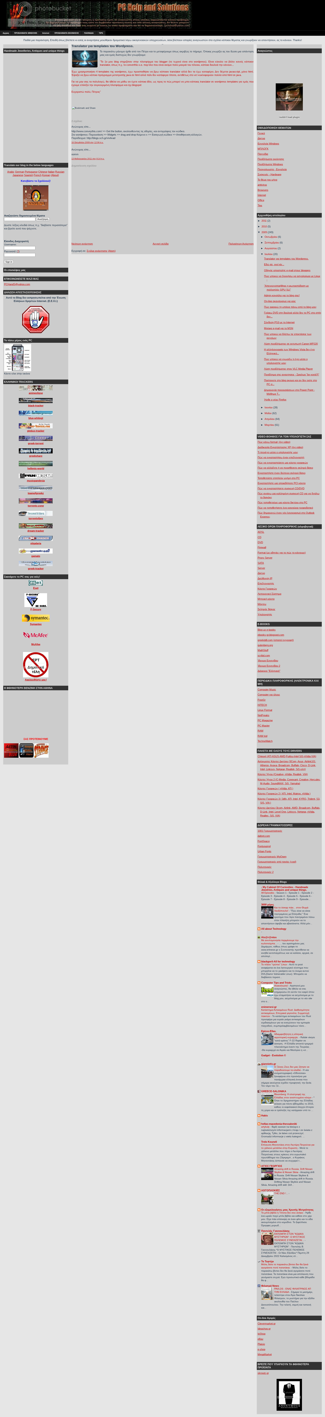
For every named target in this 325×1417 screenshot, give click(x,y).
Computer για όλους (269, 694)
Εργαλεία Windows (268, 143)
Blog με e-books (267, 629)
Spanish (28, 175)
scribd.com (264, 655)
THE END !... (281, 1193)
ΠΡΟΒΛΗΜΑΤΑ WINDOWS (25, 33)
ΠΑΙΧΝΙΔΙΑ (89, 33)
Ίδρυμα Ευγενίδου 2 (269, 665)
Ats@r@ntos (269, 937)
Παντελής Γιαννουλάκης (275, 1230)
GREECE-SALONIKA (273, 1091)
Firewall (262, 547)
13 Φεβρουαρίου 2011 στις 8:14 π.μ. (87, 159)
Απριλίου (270, 418)
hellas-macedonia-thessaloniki (279, 1123)
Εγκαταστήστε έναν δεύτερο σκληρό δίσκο (281, 473)
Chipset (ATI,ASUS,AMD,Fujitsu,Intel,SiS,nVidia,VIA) (287, 756)
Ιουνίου (269, 407)
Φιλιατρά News (270, 1285)
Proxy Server (265, 557)
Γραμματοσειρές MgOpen (272, 856)
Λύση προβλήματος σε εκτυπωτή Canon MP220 (291, 343)
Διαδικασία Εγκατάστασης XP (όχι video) (280, 447)
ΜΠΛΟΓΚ (263, 148)
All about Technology (273, 928)
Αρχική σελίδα (161, 243)
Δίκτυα (261, 138)
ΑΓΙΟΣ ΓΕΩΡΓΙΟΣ (271, 1166)
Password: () (12, 251)
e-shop (261, 1349)
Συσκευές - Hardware (269, 174)
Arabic (10, 171)
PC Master (264, 725)
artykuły (265, 1126)
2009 (265, 232)
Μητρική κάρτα (266, 598)
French (37, 175)
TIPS (101, 33)
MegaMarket (265, 1354)
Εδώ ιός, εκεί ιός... (274, 264)
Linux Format (265, 710)
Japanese (18, 175)
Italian (51, 171)
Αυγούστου (271, 248)
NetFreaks (263, 715)
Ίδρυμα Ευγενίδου (268, 660)
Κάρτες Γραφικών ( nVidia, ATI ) (275, 788)
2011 (264, 220)
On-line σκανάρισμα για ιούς (280, 301)
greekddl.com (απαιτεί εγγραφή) (276, 640)
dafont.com (264, 835)
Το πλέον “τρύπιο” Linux (274, 964)
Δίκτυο (261, 573)
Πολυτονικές (265, 866)
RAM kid (262, 736)
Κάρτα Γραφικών (267, 588)
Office (261, 200)
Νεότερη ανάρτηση (82, 243)
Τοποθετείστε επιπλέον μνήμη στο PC (279, 478)
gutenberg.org (265, 645)
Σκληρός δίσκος (266, 609)
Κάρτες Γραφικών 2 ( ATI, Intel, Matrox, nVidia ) (284, 793)
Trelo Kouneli (269, 1141)
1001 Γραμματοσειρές (270, 830)
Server (261, 568)
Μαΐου (268, 413)
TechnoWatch (265, 741)
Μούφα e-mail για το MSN (278, 328)
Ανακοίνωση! (281, 985)
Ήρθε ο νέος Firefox (275, 399)
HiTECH (262, 705)
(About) (55, 175)
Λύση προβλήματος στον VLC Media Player (288, 368)
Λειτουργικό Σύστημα (269, 593)
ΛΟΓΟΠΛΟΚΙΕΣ (270, 1190)
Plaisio (261, 1344)
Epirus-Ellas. (268, 1031)
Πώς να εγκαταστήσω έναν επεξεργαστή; (281, 457)
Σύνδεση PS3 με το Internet (279, 322)
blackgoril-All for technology (278, 961)
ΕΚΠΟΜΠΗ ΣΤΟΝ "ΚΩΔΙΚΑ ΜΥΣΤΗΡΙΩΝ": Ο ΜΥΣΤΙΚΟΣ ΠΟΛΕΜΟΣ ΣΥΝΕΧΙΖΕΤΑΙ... (289, 1237)
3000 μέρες (267, 904)
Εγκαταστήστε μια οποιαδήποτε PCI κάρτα (282, 483)
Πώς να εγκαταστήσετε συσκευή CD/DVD (281, 488)
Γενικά (261, 133)
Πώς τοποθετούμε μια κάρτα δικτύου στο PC (282, 502)
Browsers (263, 190)
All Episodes (268, 892)
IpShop (261, 1333)
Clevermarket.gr (267, 1323)
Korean (46, 175)
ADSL (261, 532)
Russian (59, 171)
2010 (265, 226)
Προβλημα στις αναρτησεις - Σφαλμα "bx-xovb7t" (291, 374)
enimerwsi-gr (269, 1006)
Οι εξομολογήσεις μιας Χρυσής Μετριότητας (287, 1209)
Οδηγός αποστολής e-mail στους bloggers (287, 270)
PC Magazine (265, 720)
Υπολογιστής (265, 614)
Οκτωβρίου (271, 236)
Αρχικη (6, 33)
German (19, 171)
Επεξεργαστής (266, 583)
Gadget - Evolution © (273, 1055)
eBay (260, 1339)
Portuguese (31, 171)
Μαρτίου (270, 424)
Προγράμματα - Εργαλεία (272, 169)
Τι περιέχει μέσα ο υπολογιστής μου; (278, 452)
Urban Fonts (264, 851)
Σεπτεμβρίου (272, 242)
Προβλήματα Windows (270, 164)
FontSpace (264, 841)
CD (259, 537)
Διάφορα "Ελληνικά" (269, 670)
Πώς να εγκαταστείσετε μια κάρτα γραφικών (283, 462)
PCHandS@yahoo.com (17, 284)
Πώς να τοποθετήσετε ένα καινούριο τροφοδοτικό (285, 507)
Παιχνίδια (263, 153)
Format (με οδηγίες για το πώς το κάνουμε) (282, 552)
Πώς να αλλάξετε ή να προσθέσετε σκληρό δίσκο (285, 467)
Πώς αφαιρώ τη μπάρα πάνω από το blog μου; (290, 306)
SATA (261, 563)
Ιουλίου (269, 254)
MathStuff (263, 650)
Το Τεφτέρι (267, 1261)
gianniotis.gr (268, 1063)
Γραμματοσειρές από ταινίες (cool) (277, 861)
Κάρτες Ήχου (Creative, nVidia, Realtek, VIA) (283, 774)
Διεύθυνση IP (265, 578)
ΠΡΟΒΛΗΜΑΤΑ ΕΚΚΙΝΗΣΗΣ (67, 33)
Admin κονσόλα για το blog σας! (282, 295)
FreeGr (262, 699)
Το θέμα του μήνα (267, 179)
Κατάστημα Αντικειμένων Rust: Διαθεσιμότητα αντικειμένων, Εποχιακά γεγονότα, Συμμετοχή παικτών (285, 1013)
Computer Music (267, 689)
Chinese (42, 171)
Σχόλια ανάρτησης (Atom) (101, 250)
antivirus (262, 184)
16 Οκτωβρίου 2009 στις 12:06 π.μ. (87, 142)
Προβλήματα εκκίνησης (271, 159)
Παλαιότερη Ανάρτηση (241, 243)
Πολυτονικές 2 (266, 872)
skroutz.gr (263, 1373)
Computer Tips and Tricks (276, 982)
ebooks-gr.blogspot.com (271, 634)
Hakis (264, 1115)
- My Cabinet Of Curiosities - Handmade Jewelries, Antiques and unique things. (284, 888)
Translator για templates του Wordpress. (102, 46)
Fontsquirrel (264, 846)
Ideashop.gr (264, 1328)
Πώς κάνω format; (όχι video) (274, 442)
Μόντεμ (262, 604)
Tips (260, 205)
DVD (260, 542)
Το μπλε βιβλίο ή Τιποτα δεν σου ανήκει (282, 1212)
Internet (45, 33)
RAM (260, 730)
